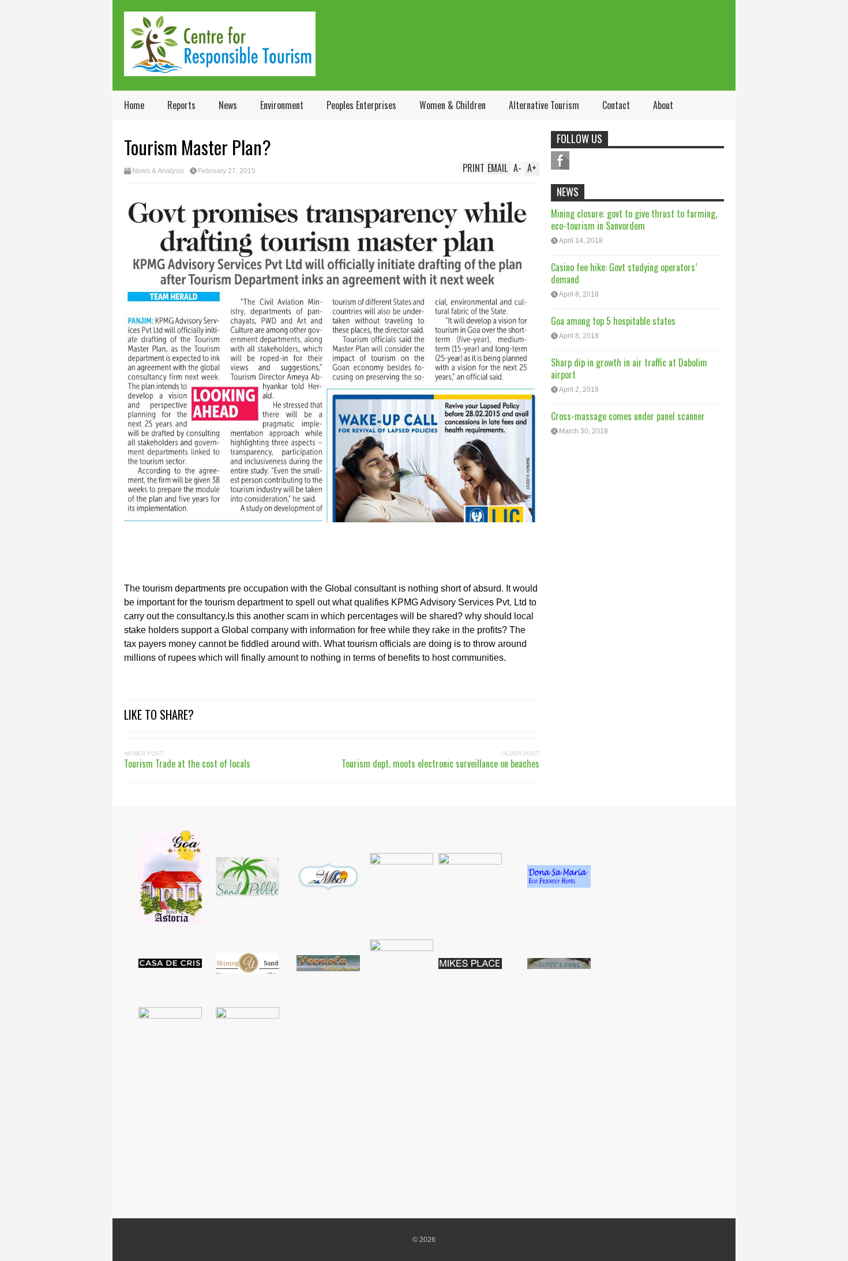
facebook (560, 160)
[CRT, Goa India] (220, 68)
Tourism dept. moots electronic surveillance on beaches (440, 763)
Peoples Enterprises (361, 105)
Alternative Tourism (544, 105)
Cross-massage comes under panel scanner (628, 416)
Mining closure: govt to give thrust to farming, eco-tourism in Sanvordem (634, 220)
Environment (281, 105)
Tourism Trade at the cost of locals (187, 763)
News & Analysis (158, 171)
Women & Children (452, 105)
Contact (616, 105)
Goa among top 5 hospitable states (613, 321)
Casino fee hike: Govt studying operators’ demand (624, 273)
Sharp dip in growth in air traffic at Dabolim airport (629, 368)
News (228, 105)
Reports (181, 105)
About (663, 105)
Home (134, 105)
